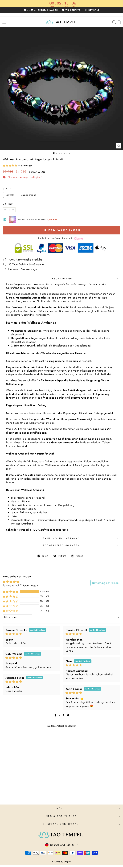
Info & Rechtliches (61, 816)
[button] (10, 165)
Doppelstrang (29, 195)
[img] (31, 634)
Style (7, 188)
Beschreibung (61, 278)
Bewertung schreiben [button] (105, 583)
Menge (8, 204)
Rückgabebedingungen (61, 545)
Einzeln (10, 195)
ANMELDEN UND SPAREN (61, 824)
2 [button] (59, 715)
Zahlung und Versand (61, 538)
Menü (61, 808)
